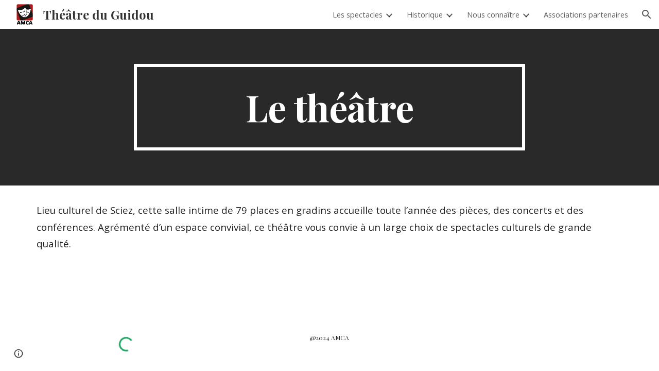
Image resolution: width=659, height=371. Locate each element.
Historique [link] (425, 14)
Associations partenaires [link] (586, 14)
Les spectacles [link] (358, 14)
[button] (646, 14)
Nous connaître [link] (493, 14)
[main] (329, 107)
